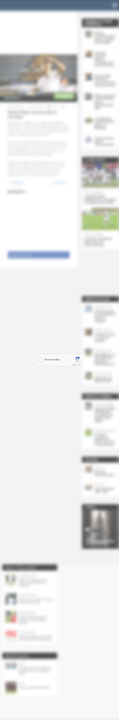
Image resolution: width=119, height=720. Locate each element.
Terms (79, 364)
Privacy (74, 364)
